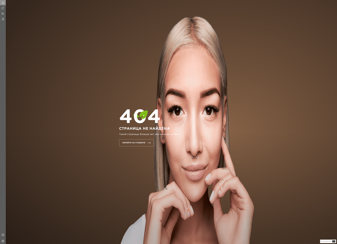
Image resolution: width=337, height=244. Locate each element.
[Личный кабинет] (3, 19)
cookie (330, 241)
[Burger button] (3, 8)
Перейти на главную (133, 143)
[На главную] (3, 2)
